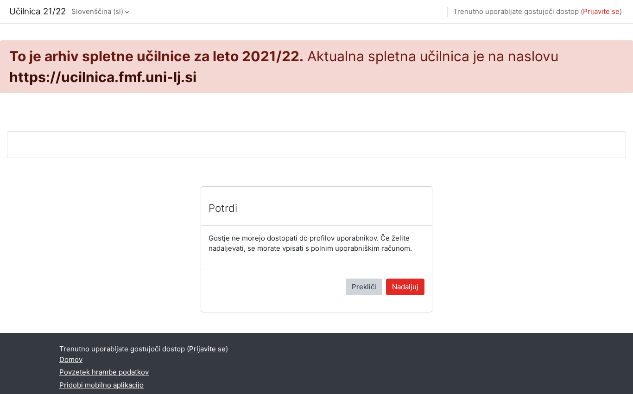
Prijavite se (601, 11)
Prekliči (364, 286)
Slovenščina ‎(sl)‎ (97, 11)
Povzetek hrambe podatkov (104, 372)
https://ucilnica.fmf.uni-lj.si (102, 77)
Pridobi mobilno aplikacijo (101, 385)
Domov (70, 359)
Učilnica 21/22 (37, 11)
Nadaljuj (405, 286)
